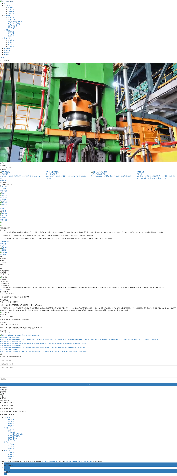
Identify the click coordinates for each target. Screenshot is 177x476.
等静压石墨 (11, 20)
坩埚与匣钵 (11, 28)
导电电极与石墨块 (14, 24)
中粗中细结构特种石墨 (15, 22)
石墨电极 (11, 18)
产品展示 (7, 16)
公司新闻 (11, 40)
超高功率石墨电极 (70, 461)
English (6, 54)
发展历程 (11, 9)
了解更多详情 (4, 241)
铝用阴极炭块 (12, 26)
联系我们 (7, 52)
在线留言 (7, 50)
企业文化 (11, 11)
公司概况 (7, 5)
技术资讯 (11, 44)
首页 (5, 3)
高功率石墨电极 (87, 461)
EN (4, 57)
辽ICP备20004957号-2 (49, 461)
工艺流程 (11, 32)
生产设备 (11, 34)
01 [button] (0, 162)
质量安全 (7, 30)
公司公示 (11, 46)
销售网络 (7, 48)
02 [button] (2, 162)
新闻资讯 (7, 38)
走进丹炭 (11, 7)
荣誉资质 (11, 13)
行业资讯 (11, 42)
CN (1, 57)
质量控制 (11, 36)
